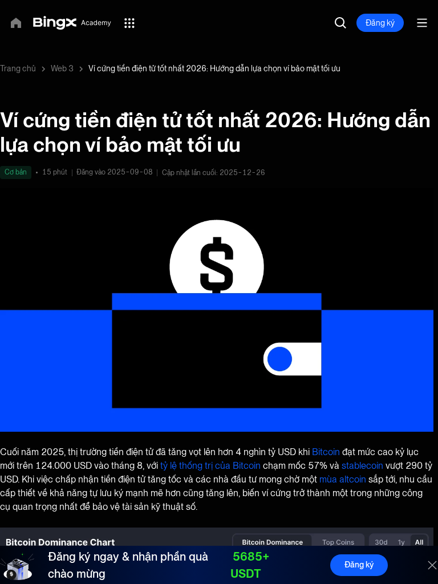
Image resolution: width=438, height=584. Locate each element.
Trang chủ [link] (18, 68)
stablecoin (362, 465)
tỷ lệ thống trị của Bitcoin (210, 465)
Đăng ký (359, 564)
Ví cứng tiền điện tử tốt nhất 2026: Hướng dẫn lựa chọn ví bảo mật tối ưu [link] (214, 68)
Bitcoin (326, 452)
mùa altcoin (342, 479)
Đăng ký (380, 22)
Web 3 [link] (62, 68)
